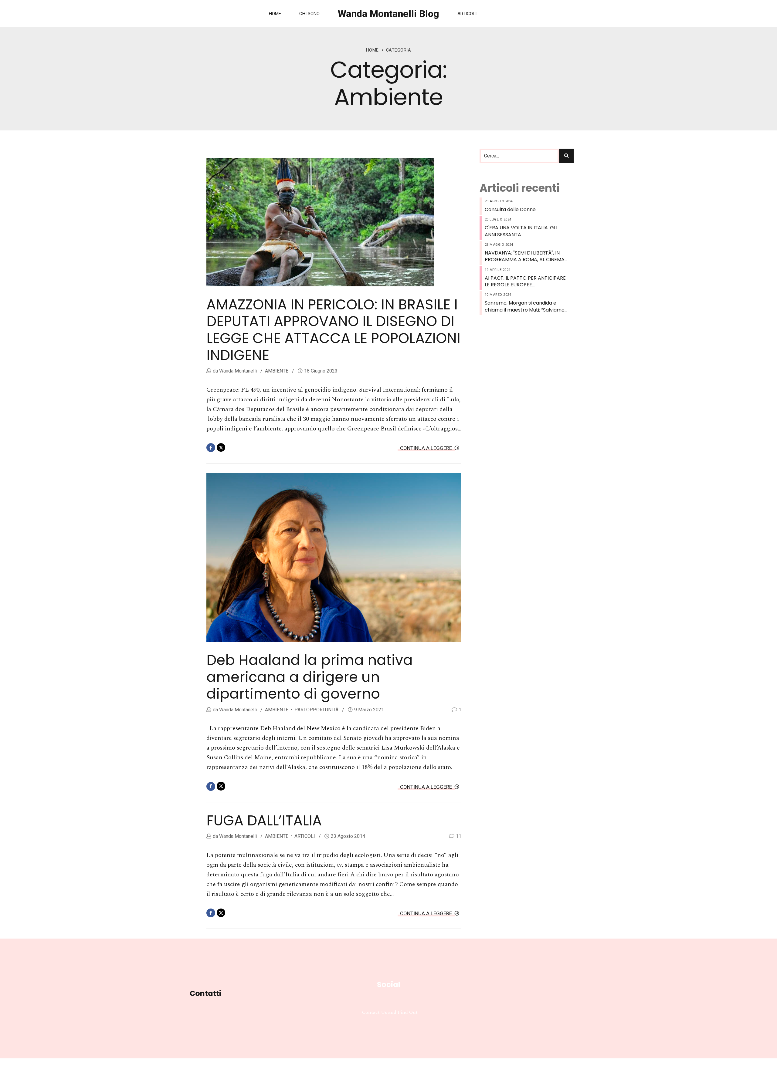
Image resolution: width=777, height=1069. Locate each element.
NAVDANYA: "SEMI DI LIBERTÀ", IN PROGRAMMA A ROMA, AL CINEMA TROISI (525, 256)
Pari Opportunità (316, 710)
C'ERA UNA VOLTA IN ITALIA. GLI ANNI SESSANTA (521, 231)
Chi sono (309, 13)
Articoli (467, 13)
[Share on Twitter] (221, 447)
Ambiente (276, 371)
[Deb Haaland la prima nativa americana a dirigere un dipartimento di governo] (333, 557)
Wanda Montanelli (237, 371)
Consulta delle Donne (510, 209)
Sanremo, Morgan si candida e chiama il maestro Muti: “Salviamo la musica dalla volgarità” (525, 306)
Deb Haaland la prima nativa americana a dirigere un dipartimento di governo (309, 676)
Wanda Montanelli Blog (388, 13)
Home (275, 13)
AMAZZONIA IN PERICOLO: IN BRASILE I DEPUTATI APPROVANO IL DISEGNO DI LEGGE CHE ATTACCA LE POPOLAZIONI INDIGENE (333, 330)
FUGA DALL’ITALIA (264, 820)
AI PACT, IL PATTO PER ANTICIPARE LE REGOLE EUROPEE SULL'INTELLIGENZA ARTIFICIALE (525, 281)
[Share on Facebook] (210, 447)
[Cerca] (566, 156)
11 (458, 836)
